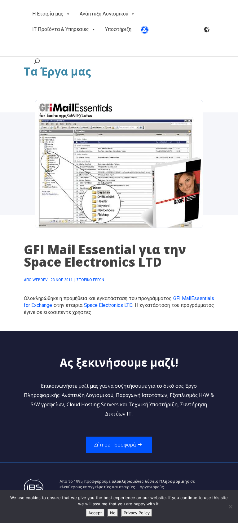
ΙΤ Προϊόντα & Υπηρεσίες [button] (60, 29)
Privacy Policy (137, 512)
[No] (230, 506)
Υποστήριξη (118, 29)
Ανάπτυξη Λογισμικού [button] (104, 14)
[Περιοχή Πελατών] (144, 29)
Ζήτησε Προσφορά (115, 445)
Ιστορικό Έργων (90, 280)
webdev (40, 280)
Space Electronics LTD (108, 305)
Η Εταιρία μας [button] (48, 14)
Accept (95, 512)
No (113, 512)
